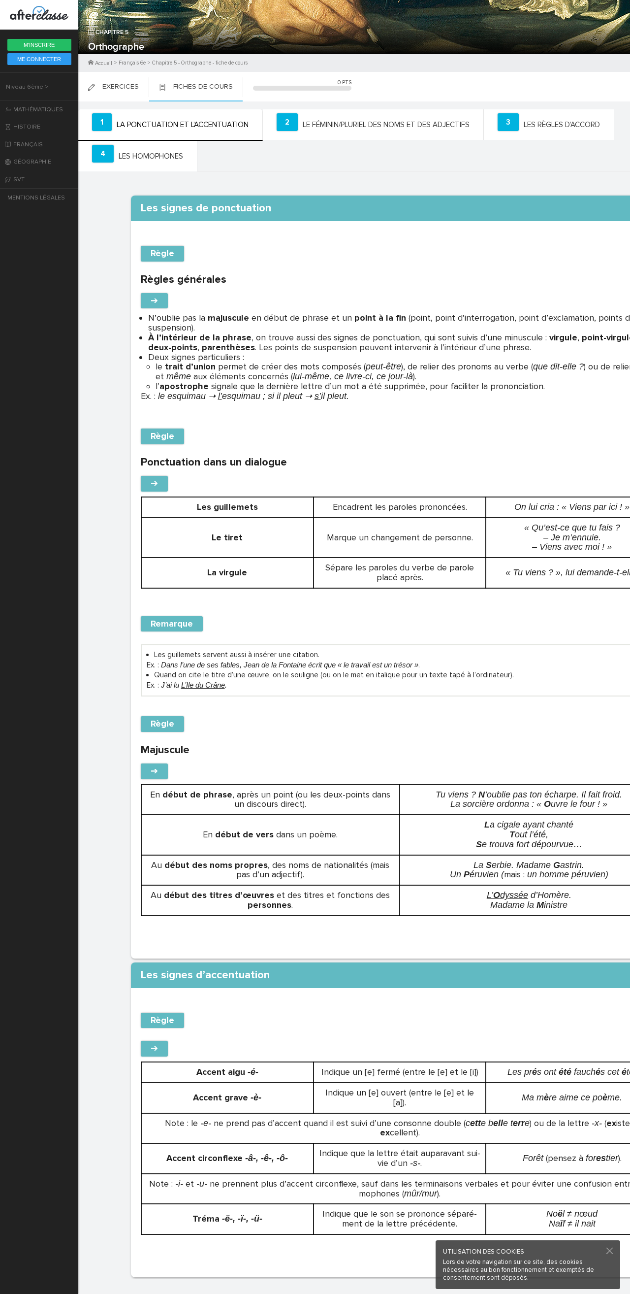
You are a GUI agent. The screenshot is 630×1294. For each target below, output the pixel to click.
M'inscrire (39, 45)
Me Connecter (39, 59)
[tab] (170, 125)
